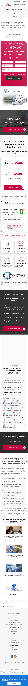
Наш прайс (10, 34)
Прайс (14, 633)
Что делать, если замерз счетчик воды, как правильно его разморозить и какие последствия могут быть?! (14, 575)
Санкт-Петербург (14, 649)
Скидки (17, 34)
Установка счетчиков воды (14, 617)
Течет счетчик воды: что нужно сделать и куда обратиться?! (14, 556)
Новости (14, 640)
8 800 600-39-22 (15, 91)
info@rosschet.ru (21, 662)
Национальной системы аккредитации (14, 236)
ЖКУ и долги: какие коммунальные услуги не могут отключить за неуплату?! (14, 537)
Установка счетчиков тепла (14, 622)
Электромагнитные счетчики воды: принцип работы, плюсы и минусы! (14, 593)
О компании (14, 629)
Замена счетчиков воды (14, 615)
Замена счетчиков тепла (14, 620)
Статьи (14, 638)
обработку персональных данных (17, 74)
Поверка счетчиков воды (14, 613)
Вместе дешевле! (14, 129)
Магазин (14, 635)
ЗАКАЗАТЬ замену (14, 187)
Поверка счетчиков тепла (14, 618)
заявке (21, 51)
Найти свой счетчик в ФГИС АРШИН (14, 624)
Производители (14, 637)
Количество (7, 54)
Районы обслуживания (14, 37)
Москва (14, 647)
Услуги (14, 611)
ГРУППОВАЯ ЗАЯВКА (14, 329)
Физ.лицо (21, 317)
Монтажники (14, 631)
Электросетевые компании (14, 642)
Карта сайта (18, 669)
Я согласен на (14, 74)
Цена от (20, 54)
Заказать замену (14, 78)
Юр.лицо (20, 321)
